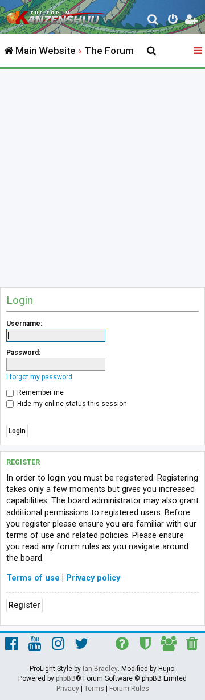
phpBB (66, 678)
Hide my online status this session (71, 404)
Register (24, 605)
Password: (23, 353)
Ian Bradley (100, 669)
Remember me (39, 392)
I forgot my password (39, 377)
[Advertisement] (102, 176)
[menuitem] (153, 21)
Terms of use (33, 578)
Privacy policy (93, 578)
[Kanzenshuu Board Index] (57, 15)
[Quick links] (198, 51)
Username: (24, 324)
